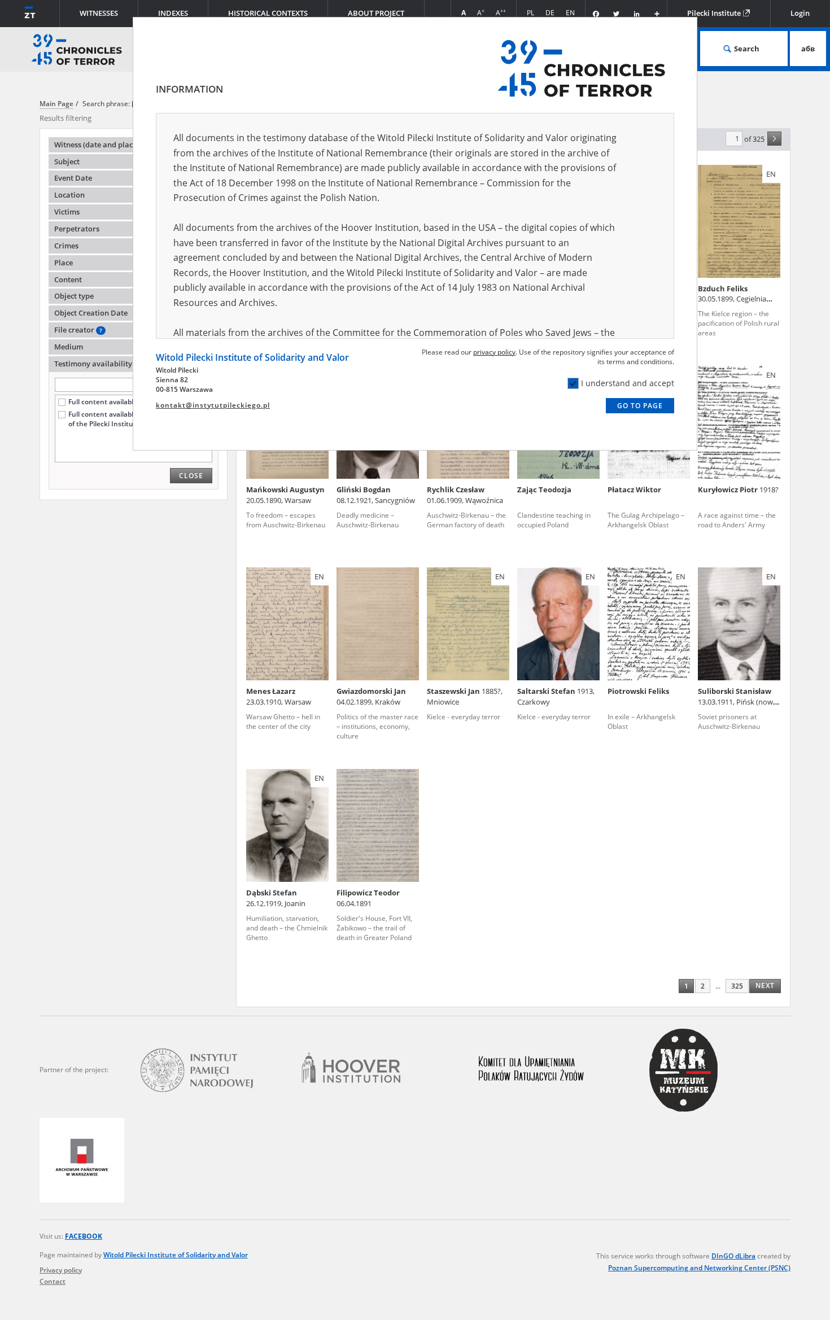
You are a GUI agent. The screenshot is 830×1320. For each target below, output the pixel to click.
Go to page (640, 405)
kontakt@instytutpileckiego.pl (213, 405)
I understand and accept (627, 383)
